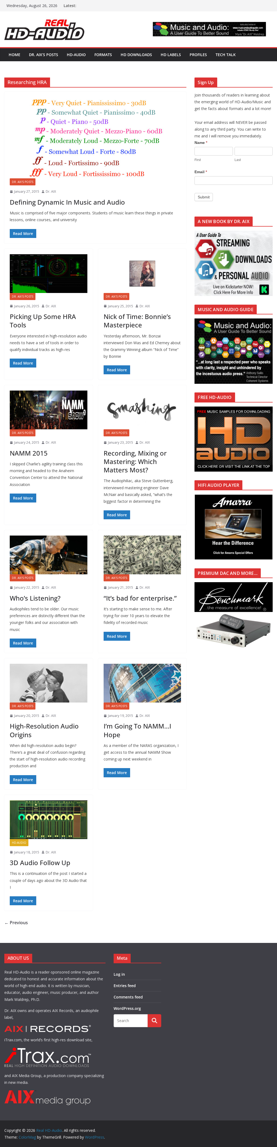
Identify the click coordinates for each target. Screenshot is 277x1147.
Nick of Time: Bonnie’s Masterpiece (137, 320)
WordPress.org (127, 1008)
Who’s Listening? (35, 598)
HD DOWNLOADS (136, 54)
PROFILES (198, 54)
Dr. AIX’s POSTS (43, 54)
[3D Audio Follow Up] (48, 819)
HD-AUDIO (76, 54)
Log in (119, 974)
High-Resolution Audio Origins (44, 730)
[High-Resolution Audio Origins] (48, 683)
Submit (204, 197)
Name (200, 142)
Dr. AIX (51, 191)
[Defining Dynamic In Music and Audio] (95, 137)
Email (200, 172)
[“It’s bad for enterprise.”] (142, 555)
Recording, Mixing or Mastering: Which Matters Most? (135, 461)
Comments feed (128, 997)
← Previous (16, 923)
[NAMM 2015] (48, 410)
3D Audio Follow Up (40, 862)
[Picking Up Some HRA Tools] (48, 273)
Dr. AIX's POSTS (22, 182)
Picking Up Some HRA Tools (43, 320)
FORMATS (103, 54)
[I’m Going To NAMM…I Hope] (142, 683)
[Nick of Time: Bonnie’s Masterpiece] (142, 273)
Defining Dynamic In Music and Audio (67, 202)
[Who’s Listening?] (48, 555)
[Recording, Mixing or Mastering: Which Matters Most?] (142, 410)
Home (14, 54)
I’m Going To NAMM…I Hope (137, 730)
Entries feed (125, 985)
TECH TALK (226, 54)
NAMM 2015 (29, 453)
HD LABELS (171, 54)
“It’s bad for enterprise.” (140, 598)
